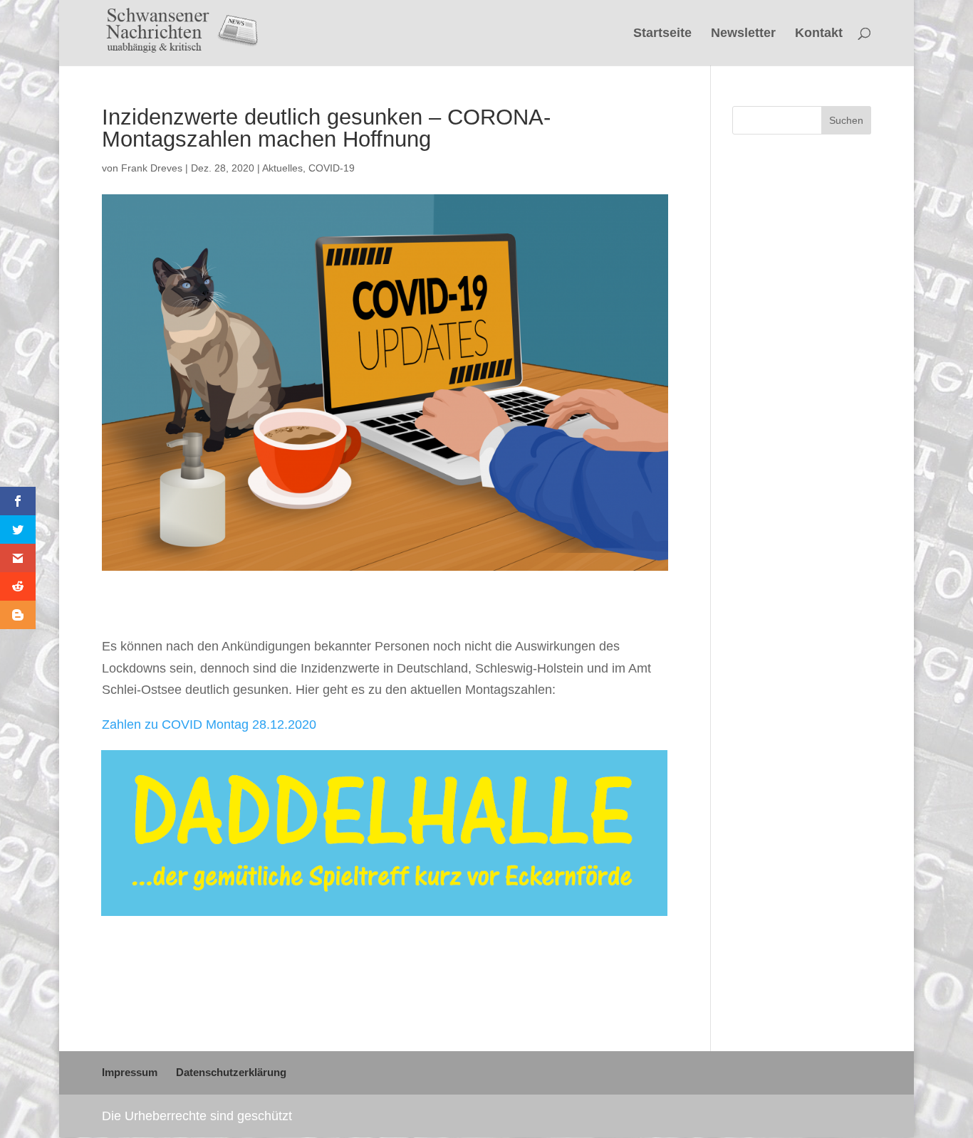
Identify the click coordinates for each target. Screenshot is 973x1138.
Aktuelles (282, 168)
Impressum (129, 1072)
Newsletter (743, 34)
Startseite (662, 34)
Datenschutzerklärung (231, 1072)
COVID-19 (331, 168)
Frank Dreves (151, 168)
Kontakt (819, 34)
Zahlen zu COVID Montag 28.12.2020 (209, 724)
